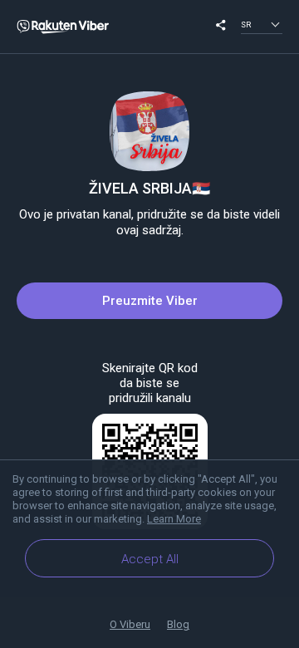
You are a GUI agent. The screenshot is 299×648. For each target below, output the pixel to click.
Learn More (174, 519)
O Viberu (130, 624)
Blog (178, 624)
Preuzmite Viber (150, 300)
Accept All (150, 559)
